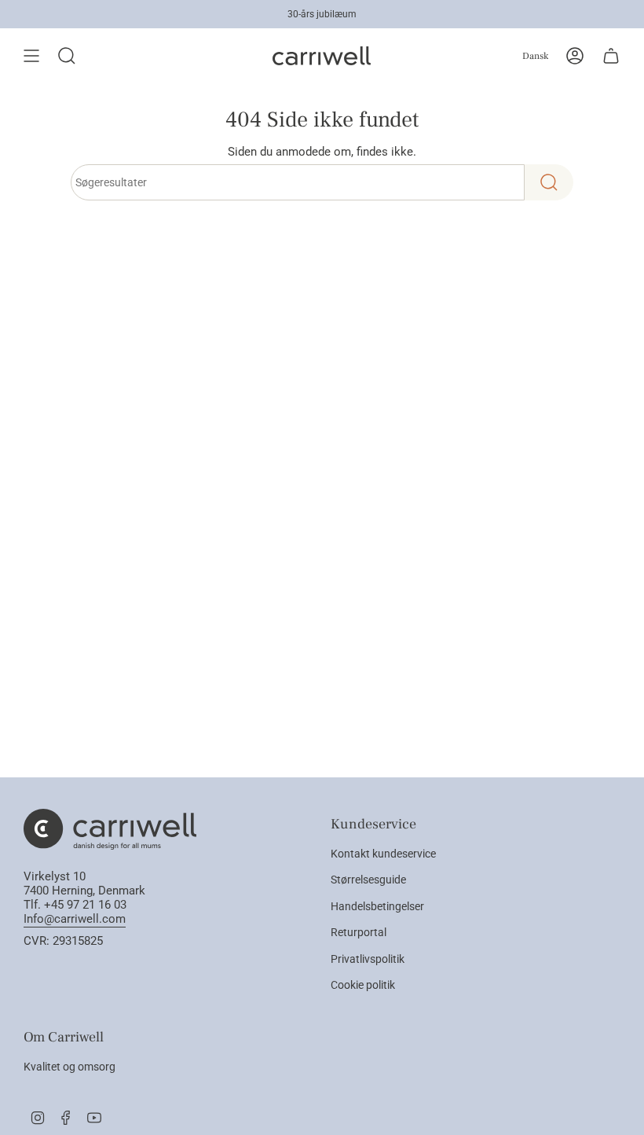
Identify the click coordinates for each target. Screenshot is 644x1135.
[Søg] (549, 182)
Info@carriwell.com (75, 919)
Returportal (358, 932)
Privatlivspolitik (367, 959)
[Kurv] (611, 56)
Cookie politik (363, 985)
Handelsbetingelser (377, 906)
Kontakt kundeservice (383, 853)
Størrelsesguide (368, 879)
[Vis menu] (31, 56)
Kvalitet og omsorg (69, 1066)
